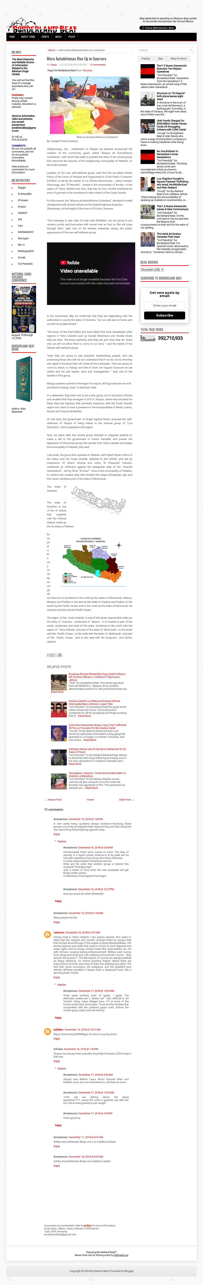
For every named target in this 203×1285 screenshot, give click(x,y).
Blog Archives (179, 58)
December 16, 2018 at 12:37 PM (96, 889)
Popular (146, 58)
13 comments (97, 64)
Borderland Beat (99, 1271)
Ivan (20, 225)
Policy (71, 36)
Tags (160, 58)
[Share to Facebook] (60, 655)
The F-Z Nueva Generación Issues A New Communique (172, 208)
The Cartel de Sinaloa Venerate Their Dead (169, 235)
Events (45, 36)
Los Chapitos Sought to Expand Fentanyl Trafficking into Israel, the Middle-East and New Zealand (172, 183)
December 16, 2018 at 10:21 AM (83, 1029)
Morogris (23, 238)
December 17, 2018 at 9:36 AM (95, 1074)
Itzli (20, 219)
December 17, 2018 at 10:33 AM (96, 1092)
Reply (57, 834)
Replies (61, 841)
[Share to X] (56, 655)
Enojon (22, 206)
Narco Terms (28, 36)
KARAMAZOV (26, 232)
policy (21, 166)
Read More (57, 691)
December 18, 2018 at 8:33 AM (86, 1156)
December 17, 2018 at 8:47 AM (86, 1137)
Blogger (129, 1271)
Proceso (87, 70)
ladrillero (58, 1029)
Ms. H (21, 244)
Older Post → (126, 799)
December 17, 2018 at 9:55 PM (95, 1113)
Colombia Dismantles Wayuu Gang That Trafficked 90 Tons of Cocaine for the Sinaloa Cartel (97, 726)
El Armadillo (25, 193)
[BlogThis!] (53, 655)
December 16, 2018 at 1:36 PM (81, 1049)
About (58, 36)
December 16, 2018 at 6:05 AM (95, 847)
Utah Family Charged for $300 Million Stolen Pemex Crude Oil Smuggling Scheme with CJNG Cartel (172, 125)
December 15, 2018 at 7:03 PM (86, 819)
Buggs (22, 187)
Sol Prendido (25, 263)
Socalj (21, 257)
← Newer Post (53, 799)
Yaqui (53, 64)
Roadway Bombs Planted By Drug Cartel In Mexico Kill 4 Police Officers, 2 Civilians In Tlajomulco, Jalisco (97, 676)
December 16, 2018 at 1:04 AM (86, 913)
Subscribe (164, 315)
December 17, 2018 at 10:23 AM (96, 990)
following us (121, 1255)
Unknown (59, 932)
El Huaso (23, 200)
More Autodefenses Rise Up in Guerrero (76, 58)
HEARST (23, 212)
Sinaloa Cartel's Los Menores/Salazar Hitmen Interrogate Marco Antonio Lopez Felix (94, 702)
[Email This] (49, 655)
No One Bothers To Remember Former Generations (167, 154)
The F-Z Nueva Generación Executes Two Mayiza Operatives (172, 68)
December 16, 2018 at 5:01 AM (83, 932)
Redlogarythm (26, 251)
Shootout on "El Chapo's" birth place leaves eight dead (171, 96)
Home (12, 36)
